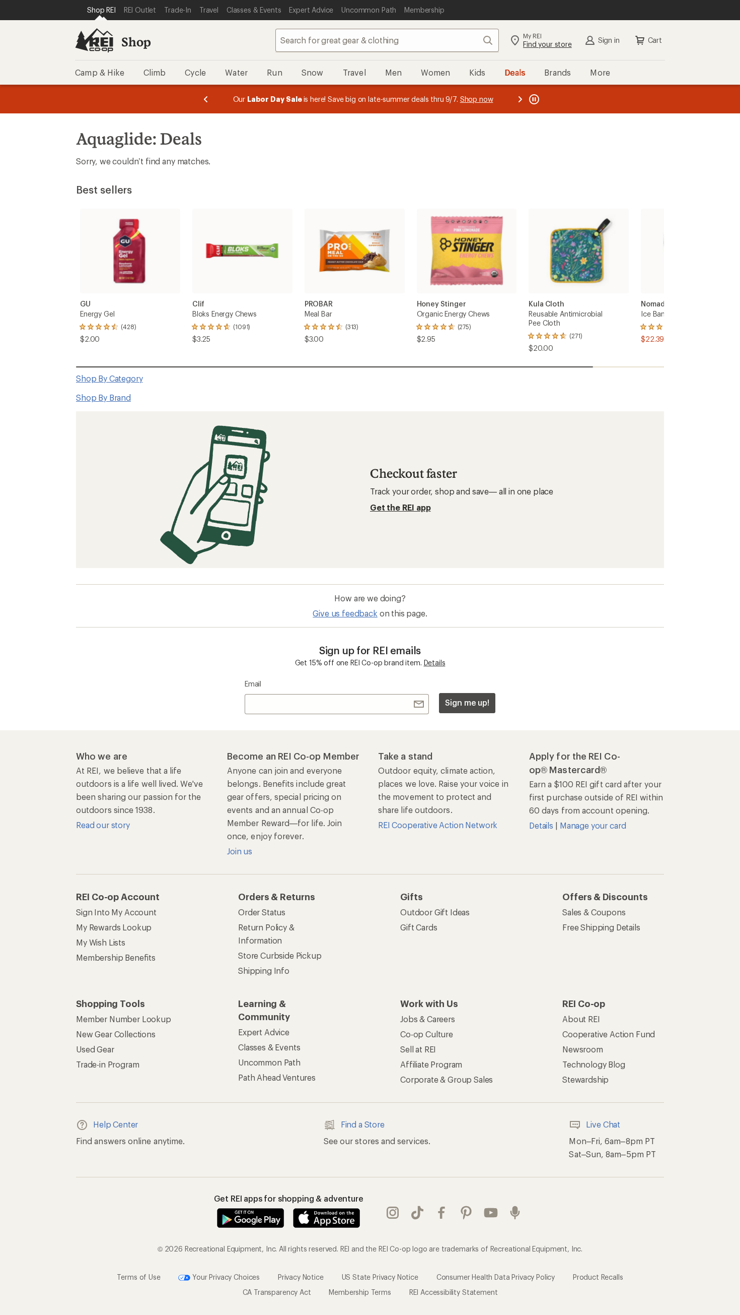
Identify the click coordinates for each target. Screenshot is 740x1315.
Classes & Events (269, 1047)
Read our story (103, 825)
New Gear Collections (116, 1034)
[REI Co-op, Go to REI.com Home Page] (94, 40)
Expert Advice (263, 1032)
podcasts (515, 1213)
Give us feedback (345, 613)
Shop (136, 41)
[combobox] (387, 40)
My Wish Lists (100, 942)
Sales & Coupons (594, 912)
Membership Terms (360, 1292)
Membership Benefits (116, 957)
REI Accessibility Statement (453, 1292)
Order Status (261, 912)
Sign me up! (467, 702)
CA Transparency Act (277, 1292)
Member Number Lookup (123, 1019)
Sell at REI (418, 1049)
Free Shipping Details (601, 927)
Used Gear (95, 1049)
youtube (491, 1213)
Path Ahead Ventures (277, 1077)
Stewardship (585, 1079)
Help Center (115, 1124)
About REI (581, 1019)
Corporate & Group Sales (446, 1079)
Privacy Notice (301, 1277)
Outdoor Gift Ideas (435, 912)
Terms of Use (138, 1277)
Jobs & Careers (427, 1019)
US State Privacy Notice (380, 1277)
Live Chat (603, 1124)
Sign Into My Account (116, 912)
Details (435, 662)
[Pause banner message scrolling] (533, 99)
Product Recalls (598, 1277)
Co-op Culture (426, 1034)
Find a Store (363, 1124)
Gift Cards (418, 927)
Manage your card (593, 825)
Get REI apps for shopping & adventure (288, 1198)
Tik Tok (417, 1213)
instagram (393, 1213)
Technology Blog (593, 1064)
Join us (239, 851)
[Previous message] (206, 99)
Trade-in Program (107, 1064)
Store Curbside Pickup (280, 955)
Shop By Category (109, 378)
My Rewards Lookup (114, 927)
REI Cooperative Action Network (437, 825)
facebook (441, 1213)
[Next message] (520, 99)
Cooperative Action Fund (608, 1034)
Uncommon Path (269, 1062)
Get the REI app (400, 507)
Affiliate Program (431, 1064)
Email (253, 683)
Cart (655, 40)
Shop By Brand (103, 397)
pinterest (466, 1213)
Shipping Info (263, 970)
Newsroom (582, 1049)
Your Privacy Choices (225, 1277)
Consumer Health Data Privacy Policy (495, 1277)
